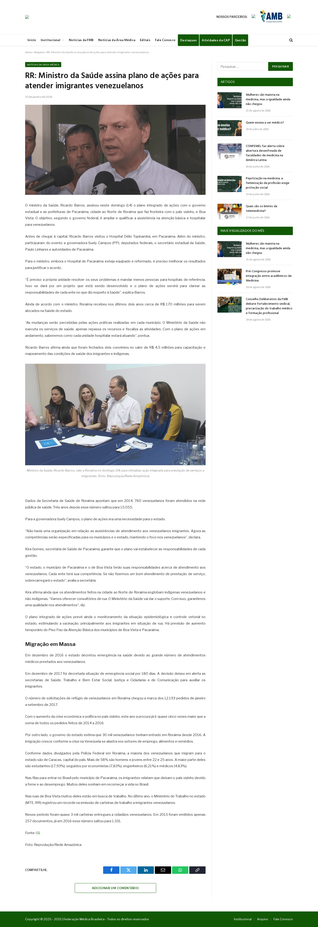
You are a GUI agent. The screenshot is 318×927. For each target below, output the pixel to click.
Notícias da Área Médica (116, 40)
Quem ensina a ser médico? (265, 123)
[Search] (290, 40)
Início (31, 40)
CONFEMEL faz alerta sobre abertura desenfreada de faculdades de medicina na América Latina (265, 153)
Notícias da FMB (81, 40)
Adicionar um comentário (115, 888)
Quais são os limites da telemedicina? (261, 208)
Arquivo (39, 52)
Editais (145, 40)
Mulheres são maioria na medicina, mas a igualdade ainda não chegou (268, 100)
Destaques (188, 40)
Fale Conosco (165, 40)
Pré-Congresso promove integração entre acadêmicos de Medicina (269, 276)
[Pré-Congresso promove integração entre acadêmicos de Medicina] (229, 277)
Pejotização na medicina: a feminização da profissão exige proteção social (267, 183)
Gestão (240, 40)
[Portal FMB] (27, 17)
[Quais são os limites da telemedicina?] (229, 212)
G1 (38, 833)
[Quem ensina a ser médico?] (229, 128)
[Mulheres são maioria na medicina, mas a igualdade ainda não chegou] (229, 100)
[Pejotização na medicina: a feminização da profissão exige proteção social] (229, 184)
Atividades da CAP (216, 40)
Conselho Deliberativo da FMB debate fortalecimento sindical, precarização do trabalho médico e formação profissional (269, 306)
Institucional (50, 40)
